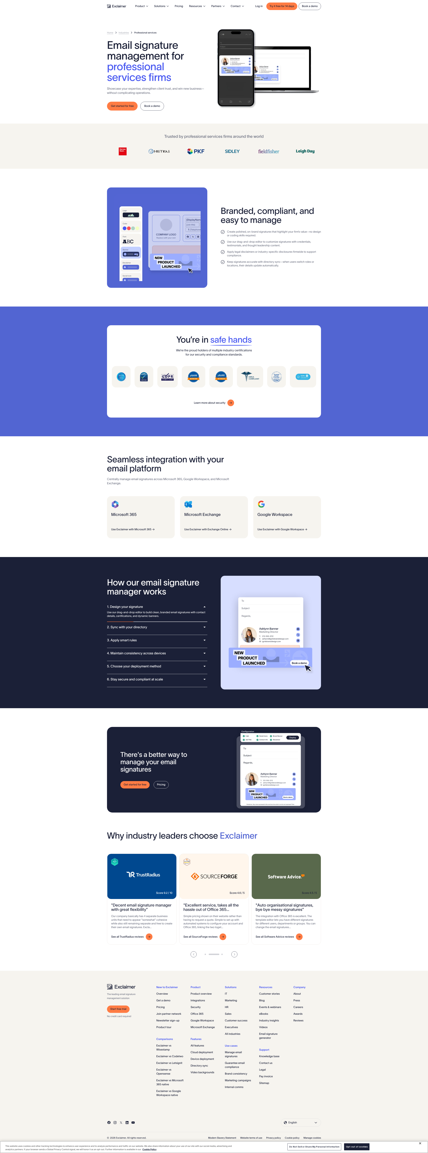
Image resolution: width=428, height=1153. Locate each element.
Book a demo (310, 6)
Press (296, 1000)
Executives (231, 1027)
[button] (157, 607)
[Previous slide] (194, 954)
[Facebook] (109, 1123)
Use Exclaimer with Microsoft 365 (131, 529)
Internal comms (234, 1087)
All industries (232, 1033)
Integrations (198, 1000)
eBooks (263, 1013)
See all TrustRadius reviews (127, 936)
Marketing (231, 1000)
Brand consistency (236, 1073)
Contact (236, 6)
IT (226, 993)
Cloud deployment (202, 1052)
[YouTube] (133, 1123)
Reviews (298, 1020)
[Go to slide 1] (206, 954)
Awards (297, 1013)
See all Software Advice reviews (275, 936)
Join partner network (168, 1013)
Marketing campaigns (238, 1080)
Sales (228, 1013)
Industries (124, 32)
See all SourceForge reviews (200, 936)
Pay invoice (266, 1076)
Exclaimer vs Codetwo (169, 1056)
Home (110, 32)
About (297, 993)
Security (196, 1007)
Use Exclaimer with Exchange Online (206, 529)
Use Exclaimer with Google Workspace (280, 529)
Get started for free (122, 106)
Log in (259, 6)
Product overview (201, 993)
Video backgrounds (202, 1072)
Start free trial (118, 1009)
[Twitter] (121, 1123)
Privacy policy (273, 1137)
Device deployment (202, 1059)
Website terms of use (251, 1137)
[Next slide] (234, 954)
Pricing (179, 6)
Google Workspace (202, 1020)
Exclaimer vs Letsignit (169, 1063)
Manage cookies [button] (312, 1137)
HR (227, 1007)
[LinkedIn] (127, 1123)
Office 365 (197, 1013)
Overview (162, 993)
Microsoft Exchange (203, 1027)
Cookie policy (292, 1137)
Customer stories (269, 993)
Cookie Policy (149, 1149)
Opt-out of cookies (357, 1146)
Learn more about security (209, 402)
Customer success (236, 1020)
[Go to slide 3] (222, 954)
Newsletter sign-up (167, 1020)
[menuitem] (141, 6)
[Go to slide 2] (214, 954)
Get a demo (163, 1000)
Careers (298, 1007)
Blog (262, 1000)
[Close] (420, 1143)
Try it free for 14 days (282, 6)
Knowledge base (269, 1056)
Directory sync (199, 1065)
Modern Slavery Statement (222, 1137)
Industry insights (269, 1020)
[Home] (116, 6)
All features (197, 1045)
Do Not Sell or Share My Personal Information (314, 1146)
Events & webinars (270, 1007)
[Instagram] (115, 1123)
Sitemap (264, 1083)
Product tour (163, 1027)
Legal (262, 1069)
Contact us (265, 1063)
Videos (263, 1027)
